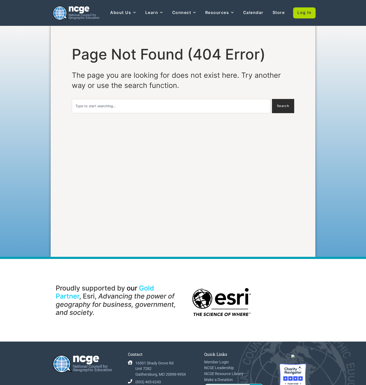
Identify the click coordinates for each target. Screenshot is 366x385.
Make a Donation (218, 380)
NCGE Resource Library (223, 374)
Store (279, 12)
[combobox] (171, 106)
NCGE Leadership (219, 368)
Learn (151, 12)
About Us (120, 12)
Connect (181, 12)
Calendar (253, 12)
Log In (304, 12)
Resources (217, 12)
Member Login (216, 362)
